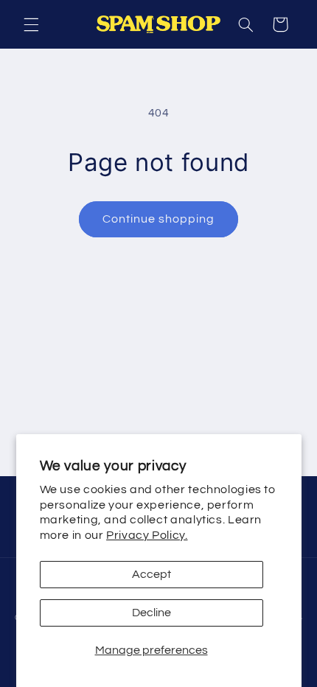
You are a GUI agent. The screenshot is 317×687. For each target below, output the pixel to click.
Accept (151, 574)
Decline (151, 612)
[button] (31, 24)
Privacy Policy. (146, 535)
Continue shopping (158, 219)
